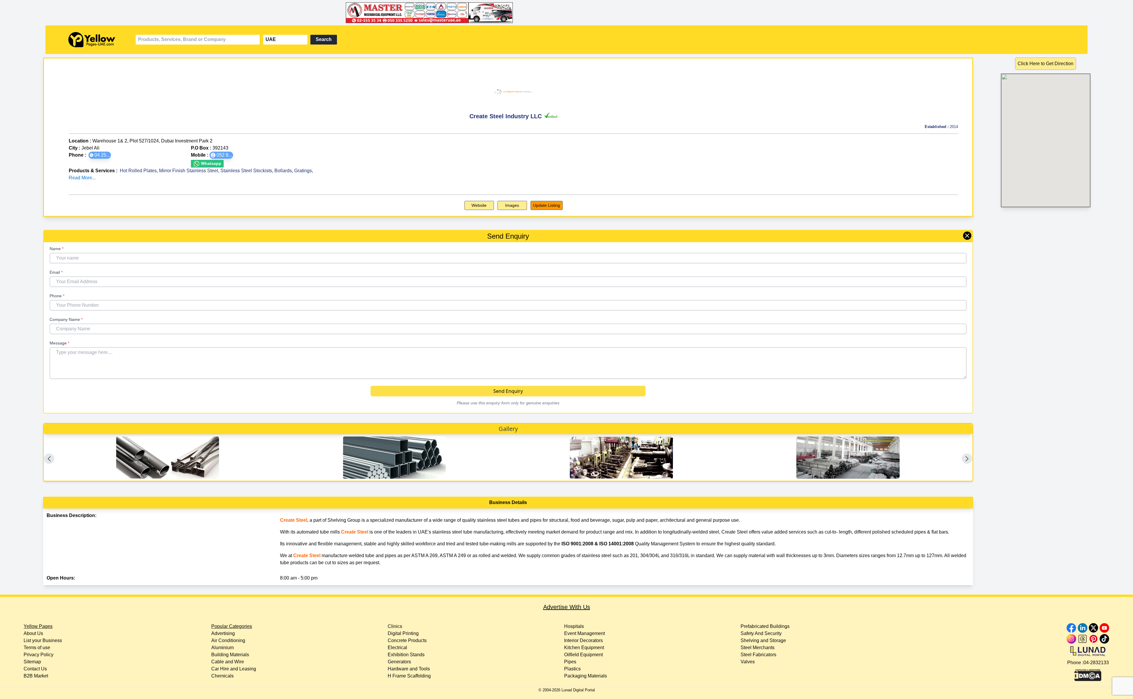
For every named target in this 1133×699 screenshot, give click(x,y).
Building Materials (230, 654)
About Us (33, 633)
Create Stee (293, 520)
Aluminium (222, 647)
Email (56, 272)
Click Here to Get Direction (1045, 63)
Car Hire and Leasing (233, 668)
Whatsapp (210, 163)
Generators (399, 661)
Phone (57, 295)
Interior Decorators (583, 640)
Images (512, 205)
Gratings (303, 170)
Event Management (584, 633)
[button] (100, 155)
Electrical (397, 647)
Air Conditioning (228, 640)
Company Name (66, 319)
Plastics (572, 668)
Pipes (570, 661)
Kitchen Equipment (584, 647)
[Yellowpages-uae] (92, 39)
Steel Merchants (758, 647)
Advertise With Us (566, 607)
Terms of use (37, 647)
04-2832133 (1096, 662)
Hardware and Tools (409, 668)
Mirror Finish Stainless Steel (188, 170)
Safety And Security (761, 633)
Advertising (223, 633)
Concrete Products (407, 640)
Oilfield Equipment (583, 654)
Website (479, 205)
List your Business (43, 640)
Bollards (283, 170)
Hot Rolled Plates (138, 170)
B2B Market (36, 675)
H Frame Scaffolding (409, 675)
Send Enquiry (508, 391)
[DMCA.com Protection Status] (1087, 673)
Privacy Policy (38, 654)
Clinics (395, 626)
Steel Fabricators (758, 654)
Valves (748, 661)
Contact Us (35, 668)
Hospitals (574, 626)
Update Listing (546, 205)
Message (59, 343)
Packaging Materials (585, 675)
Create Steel (354, 531)
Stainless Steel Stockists (246, 170)
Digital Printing (403, 633)
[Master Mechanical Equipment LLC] (566, 12)
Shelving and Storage (763, 640)
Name (56, 248)
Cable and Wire (227, 661)
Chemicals (222, 675)
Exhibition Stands (406, 654)
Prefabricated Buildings (765, 626)
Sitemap (32, 661)
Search (324, 39)
